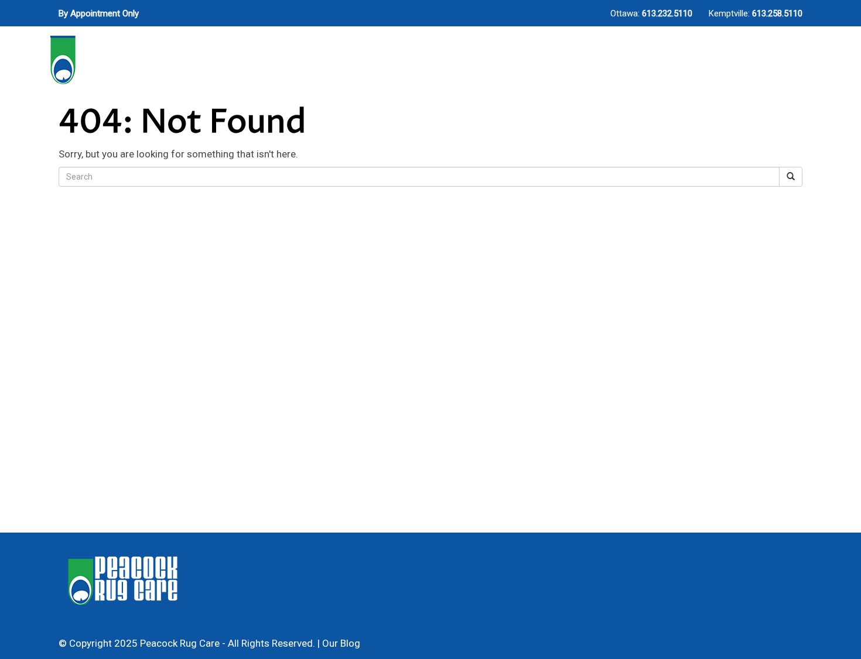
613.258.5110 (777, 13)
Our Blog (341, 643)
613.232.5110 (667, 13)
